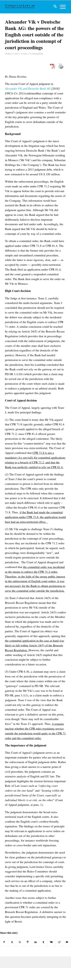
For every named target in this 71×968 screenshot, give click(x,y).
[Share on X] (12, 942)
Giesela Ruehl (37, 53)
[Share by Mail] (67, 942)
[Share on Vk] (51, 942)
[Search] (53, 6)
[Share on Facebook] (4, 942)
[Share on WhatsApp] (20, 942)
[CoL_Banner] (20, 6)
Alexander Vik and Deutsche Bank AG (28, 88)
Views (25, 53)
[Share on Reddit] (59, 942)
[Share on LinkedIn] (35, 942)
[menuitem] (53, 6)
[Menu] (61, 6)
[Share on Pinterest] (28, 942)
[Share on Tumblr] (43, 942)
